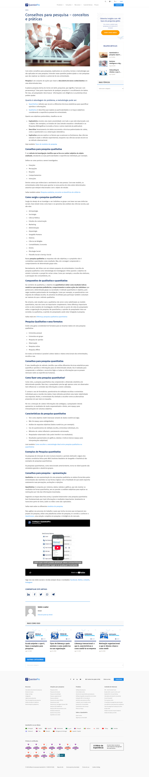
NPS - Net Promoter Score (110, 690)
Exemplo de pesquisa (55, 710)
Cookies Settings (96, 767)
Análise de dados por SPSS (110, 712)
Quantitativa (33, 104)
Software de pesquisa (81, 690)
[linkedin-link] (77, 679)
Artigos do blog (28, 694)
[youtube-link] (80, 679)
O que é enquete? (108, 698)
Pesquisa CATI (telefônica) (56, 706)
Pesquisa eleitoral (54, 698)
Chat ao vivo (107, 679)
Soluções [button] (68, 5)
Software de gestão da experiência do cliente (86, 696)
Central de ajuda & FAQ (93, 679)
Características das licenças (82, 706)
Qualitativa (33, 110)
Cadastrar (119, 5)
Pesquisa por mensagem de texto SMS (58, 704)
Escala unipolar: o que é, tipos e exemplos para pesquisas (35, 646)
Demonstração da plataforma (32, 704)
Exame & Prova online (55, 712)
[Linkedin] (28, 594)
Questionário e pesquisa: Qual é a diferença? (115, 55)
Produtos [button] (59, 5)
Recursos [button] (77, 5)
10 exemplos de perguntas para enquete (113, 702)
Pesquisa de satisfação (55, 694)
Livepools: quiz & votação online (83, 702)
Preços (96, 5)
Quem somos (79, 715)
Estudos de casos (29, 692)
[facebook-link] (70, 679)
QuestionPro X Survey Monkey (111, 694)
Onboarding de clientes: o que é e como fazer (115, 72)
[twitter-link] (73, 679)
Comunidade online (80, 692)
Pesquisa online (54, 690)
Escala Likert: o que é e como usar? (112, 692)
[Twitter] (40, 594)
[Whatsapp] (47, 594)
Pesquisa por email (54, 702)
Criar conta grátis (110, 32)
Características (87, 5)
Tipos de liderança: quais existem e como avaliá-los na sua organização (60, 646)
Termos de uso (85, 767)
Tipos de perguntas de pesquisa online (113, 706)
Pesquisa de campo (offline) (56, 700)
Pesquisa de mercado (55, 692)
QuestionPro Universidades (82, 704)
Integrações (28, 696)
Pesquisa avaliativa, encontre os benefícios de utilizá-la (60, 192)
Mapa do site (60, 767)
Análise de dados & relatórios (32, 702)
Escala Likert (107, 708)
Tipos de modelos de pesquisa (46, 144)
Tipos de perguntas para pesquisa (33, 700)
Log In (121, 1)
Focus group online (108, 700)
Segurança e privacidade (81, 717)
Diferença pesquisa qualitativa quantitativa (51, 317)
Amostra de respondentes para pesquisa (85, 694)
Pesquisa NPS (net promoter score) (58, 708)
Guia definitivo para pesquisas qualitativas (114, 704)
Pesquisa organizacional (55, 696)
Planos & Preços (79, 708)
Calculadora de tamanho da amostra (112, 696)
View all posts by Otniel (45, 615)
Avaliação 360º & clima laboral (83, 698)
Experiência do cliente (55, 714)
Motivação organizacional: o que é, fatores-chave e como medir (109, 646)
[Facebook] (34, 594)
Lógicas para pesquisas (30, 698)
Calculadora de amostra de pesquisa (33, 690)
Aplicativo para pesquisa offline (83, 700)
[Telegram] (53, 594)
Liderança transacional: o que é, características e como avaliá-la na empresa (85, 646)
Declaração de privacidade (72, 767)
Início (26, 10)
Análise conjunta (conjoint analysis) (112, 710)
